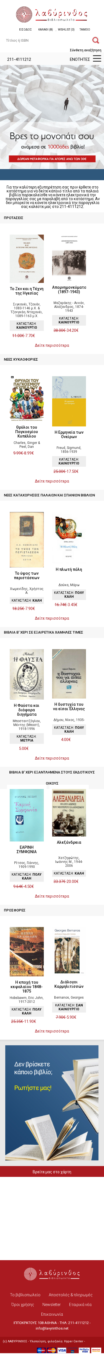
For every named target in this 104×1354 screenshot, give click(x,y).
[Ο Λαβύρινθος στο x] (52, 1285)
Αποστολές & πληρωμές (71, 1295)
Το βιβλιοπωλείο (25, 1295)
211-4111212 (18, 59)
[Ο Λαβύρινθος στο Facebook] (40, 1285)
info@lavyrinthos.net (52, 1328)
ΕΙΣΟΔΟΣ (25, 29)
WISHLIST (66, 29)
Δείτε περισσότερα (52, 345)
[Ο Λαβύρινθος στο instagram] (63, 1285)
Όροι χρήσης (22, 1304)
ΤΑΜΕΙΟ (85, 29)
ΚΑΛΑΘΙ (45, 29)
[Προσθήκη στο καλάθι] (38, 336)
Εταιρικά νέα (80, 1304)
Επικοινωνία (52, 1314)
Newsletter (51, 1304)
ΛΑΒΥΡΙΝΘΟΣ (17, 1341)
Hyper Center (73, 1341)
